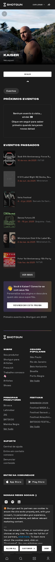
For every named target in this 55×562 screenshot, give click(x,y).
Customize (27, 548)
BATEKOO (9, 419)
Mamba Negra (11, 424)
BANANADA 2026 (39, 403)
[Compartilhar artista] (48, 4)
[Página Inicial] (13, 4)
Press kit (8, 367)
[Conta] (48, 558)
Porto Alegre (37, 376)
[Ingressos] (34, 558)
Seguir (27, 74)
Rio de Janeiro (38, 361)
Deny (46, 548)
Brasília (34, 371)
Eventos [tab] (11, 90)
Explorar (38, 5)
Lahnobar (9, 410)
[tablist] (27, 91)
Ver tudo (35, 380)
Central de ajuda (13, 446)
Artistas (8, 380)
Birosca (8, 405)
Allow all (11, 548)
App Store (15, 482)
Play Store (38, 482)
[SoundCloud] (27, 81)
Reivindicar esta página (27, 305)
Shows (7, 385)
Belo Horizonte (38, 366)
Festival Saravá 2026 (42, 412)
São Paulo (35, 357)
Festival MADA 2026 (41, 407)
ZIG (5, 414)
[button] (27, 74)
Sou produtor (11, 354)
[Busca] (21, 558)
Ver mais (27, 274)
